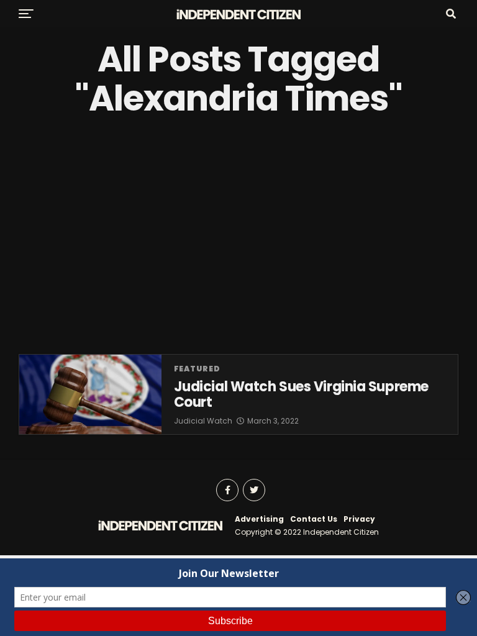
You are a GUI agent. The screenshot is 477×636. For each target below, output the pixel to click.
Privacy (359, 519)
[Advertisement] (238, 236)
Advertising (259, 519)
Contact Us (313, 519)
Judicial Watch (203, 421)
